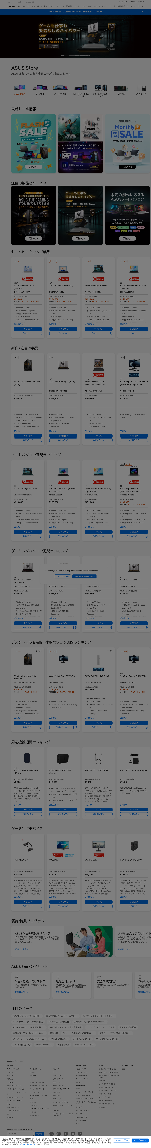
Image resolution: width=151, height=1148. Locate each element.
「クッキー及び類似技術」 (28, 1145)
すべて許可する (140, 1140)
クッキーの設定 (121, 1140)
